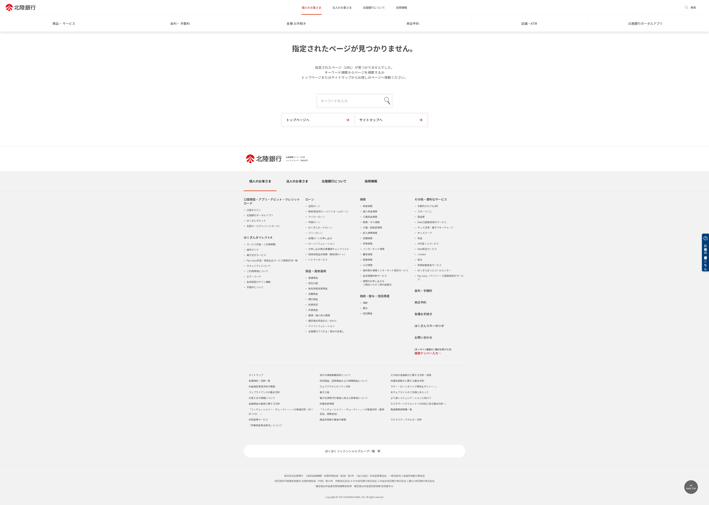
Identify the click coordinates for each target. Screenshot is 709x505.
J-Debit (421, 254)
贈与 (365, 308)
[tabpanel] (354, 274)
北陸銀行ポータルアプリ (260, 215)
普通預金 (313, 277)
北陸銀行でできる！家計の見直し (326, 331)
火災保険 (367, 265)
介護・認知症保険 (372, 227)
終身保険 (367, 206)
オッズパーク (424, 233)
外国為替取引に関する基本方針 (407, 380)
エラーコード (254, 276)
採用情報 (401, 7)
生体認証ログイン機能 (259, 282)
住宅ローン (314, 206)
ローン (309, 199)
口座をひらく (254, 210)
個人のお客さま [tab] (260, 181)
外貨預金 (313, 310)
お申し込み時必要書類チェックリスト (328, 249)
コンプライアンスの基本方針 (264, 392)
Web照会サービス (427, 249)
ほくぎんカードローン (320, 227)
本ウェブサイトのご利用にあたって (410, 392)
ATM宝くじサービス (428, 243)
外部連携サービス (258, 419)
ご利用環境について (257, 271)
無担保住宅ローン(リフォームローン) (328, 211)
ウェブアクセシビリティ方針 (335, 386)
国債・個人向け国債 (319, 315)
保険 (363, 199)
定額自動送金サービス (429, 265)
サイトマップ (256, 375)
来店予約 (420, 302)
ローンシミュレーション (321, 243)
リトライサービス (318, 259)
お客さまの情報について (262, 398)
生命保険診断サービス (375, 275)
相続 (365, 302)
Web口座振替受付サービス (431, 222)
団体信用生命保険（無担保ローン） (327, 254)
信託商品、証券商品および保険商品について (344, 380)
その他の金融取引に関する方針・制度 (411, 375)
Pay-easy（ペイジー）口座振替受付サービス (440, 277)
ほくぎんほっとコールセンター (434, 270)
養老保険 (367, 254)
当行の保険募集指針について (335, 375)
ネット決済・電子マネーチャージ (435, 227)
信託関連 (367, 313)
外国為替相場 (327, 403)
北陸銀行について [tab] (334, 181)
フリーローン (315, 233)
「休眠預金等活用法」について (265, 425)
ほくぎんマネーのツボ (429, 326)
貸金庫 (421, 216)
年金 (419, 238)
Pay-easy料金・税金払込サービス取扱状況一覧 (272, 260)
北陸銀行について (374, 7)
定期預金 (313, 294)
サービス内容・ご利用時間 (261, 244)
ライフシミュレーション (321, 326)
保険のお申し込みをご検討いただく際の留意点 (377, 282)
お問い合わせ (423, 337)
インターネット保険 (373, 249)
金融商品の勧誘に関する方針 (264, 403)
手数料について (255, 287)
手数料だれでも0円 (427, 206)
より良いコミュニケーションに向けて (411, 398)
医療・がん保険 (371, 222)
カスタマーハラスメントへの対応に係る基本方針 (417, 403)
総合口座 (313, 283)
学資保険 (367, 243)
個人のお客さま (311, 7)
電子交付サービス (256, 255)
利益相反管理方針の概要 (262, 386)
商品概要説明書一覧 (401, 409)
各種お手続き (423, 314)
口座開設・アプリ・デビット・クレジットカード (272, 201)
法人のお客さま (342, 7)
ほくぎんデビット (256, 220)
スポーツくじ (424, 211)
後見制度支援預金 (318, 288)
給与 (419, 259)
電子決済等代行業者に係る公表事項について (344, 398)
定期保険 (367, 238)
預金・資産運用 (315, 271)
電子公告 (324, 392)
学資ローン (314, 222)
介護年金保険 (370, 216)
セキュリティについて (258, 265)
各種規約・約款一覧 (259, 380)
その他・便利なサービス (431, 199)
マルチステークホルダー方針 (406, 419)
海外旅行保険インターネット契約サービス (385, 270)
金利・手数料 (423, 291)
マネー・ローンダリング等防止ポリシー (412, 386)
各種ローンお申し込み (320, 238)
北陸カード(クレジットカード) (263, 226)
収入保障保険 (370, 233)
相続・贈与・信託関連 (374, 296)
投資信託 (313, 304)
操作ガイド (253, 249)
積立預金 (313, 299)
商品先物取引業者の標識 (333, 419)
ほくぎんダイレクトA (258, 237)
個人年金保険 (370, 211)
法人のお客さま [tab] (297, 181)
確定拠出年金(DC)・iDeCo (322, 320)
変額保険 (367, 259)
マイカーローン (316, 216)
